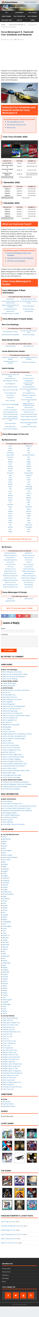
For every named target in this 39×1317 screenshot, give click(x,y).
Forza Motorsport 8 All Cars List (19, 539)
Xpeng (10, 531)
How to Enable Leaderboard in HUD (15, 764)
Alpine (10, 448)
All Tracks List (10, 395)
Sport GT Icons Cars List (9, 1243)
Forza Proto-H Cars (10, 564)
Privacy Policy (6, 1268)
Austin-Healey (10, 455)
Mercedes (28, 497)
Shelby (28, 520)
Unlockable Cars (6, 20)
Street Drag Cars (28, 584)
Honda (10, 482)
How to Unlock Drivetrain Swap (29, 414)
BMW (28, 459)
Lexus (10, 491)
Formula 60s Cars (10, 557)
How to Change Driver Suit (10, 412)
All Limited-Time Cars (28, 378)
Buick (10, 464)
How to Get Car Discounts (29, 409)
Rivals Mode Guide (29, 346)
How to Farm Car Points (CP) (10, 390)
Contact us (5, 1275)
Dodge (29, 470)
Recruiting (5, 1278)
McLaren (10, 497)
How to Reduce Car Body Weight (10, 404)
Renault (10, 518)
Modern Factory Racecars (28, 571)
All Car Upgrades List (28, 393)
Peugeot (10, 511)
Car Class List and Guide (10, 409)
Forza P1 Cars (10, 562)
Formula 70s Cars (28, 557)
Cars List (19, 20)
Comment (4, 634)
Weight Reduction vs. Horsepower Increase (17, 734)
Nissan (10, 507)
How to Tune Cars (10, 400)
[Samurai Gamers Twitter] (16, 1295)
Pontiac (10, 513)
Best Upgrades (32, 16)
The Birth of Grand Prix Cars (10, 587)
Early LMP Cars (28, 553)
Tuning (32, 20)
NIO (29, 504)
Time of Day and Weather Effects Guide (16, 770)
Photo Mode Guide (10, 426)
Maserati (10, 495)
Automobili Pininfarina (29, 455)
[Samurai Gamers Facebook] (8, 1295)
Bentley (10, 459)
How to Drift (10, 407)
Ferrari (10, 477)
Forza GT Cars (28, 560)
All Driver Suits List (29, 412)
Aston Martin (10, 452)
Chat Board (10, 598)
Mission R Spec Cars (28, 569)
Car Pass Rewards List (10, 393)
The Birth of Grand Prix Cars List (12, 1226)
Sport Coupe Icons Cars (28, 580)
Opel (10, 509)
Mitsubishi (10, 504)
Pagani (29, 509)
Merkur (29, 500)
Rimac (28, 518)
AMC (29, 448)
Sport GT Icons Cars (10, 582)
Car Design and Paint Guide (28, 426)
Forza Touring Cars (29, 564)
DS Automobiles (28, 473)
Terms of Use (6, 1272)
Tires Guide (29, 397)
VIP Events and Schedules (16, 261)
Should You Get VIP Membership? (14, 706)
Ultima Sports (28, 525)
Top (6, 12)
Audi (28, 452)
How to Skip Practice (10, 423)
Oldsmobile (29, 507)
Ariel (29, 450)
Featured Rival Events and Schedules (20, 258)
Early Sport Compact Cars (10, 555)
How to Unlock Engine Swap (10, 414)
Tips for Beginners (10, 383)
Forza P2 (28, 562)
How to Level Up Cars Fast (10, 387)
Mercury (10, 500)
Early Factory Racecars (10, 553)
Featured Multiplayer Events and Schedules (17, 784)
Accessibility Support (28, 306)
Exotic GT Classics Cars (29, 555)
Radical (10, 516)
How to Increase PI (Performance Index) (16, 715)
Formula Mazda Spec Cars (10, 560)
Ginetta (10, 479)
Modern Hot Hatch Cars (10, 573)
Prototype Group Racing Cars (10, 580)
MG (10, 502)
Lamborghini (28, 488)
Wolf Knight (19, 39)
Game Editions (10, 299)
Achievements (19, 12)
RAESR (28, 516)
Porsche (29, 513)
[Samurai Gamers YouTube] (23, 1295)
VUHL (28, 529)
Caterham (10, 466)
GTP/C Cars (10, 566)
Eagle (10, 475)
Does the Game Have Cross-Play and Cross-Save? (19, 806)
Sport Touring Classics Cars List (11, 1234)
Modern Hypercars (29, 573)
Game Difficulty (29, 311)
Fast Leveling (32, 12)
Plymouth (28, 511)
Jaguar (10, 486)
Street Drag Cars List (8, 1230)
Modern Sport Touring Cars (28, 578)
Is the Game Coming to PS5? (28, 299)
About (4, 1281)
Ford (29, 477)
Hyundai (10, 484)
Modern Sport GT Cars (10, 578)
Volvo (10, 529)
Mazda (28, 495)
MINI (29, 502)
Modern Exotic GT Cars (10, 571)
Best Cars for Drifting (28, 334)
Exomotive (28, 475)
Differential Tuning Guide (29, 395)
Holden (29, 479)
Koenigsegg (28, 486)
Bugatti (29, 461)
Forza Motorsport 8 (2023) (22, 229)
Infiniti (28, 484)
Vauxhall (10, 527)
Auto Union (10, 457)
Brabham (10, 461)
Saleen (10, 520)
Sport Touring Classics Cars (10, 584)
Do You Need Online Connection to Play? (16, 808)
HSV (29, 482)
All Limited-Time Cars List (16, 125)
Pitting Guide (10, 397)
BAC (29, 457)
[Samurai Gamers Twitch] (31, 1295)
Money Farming (6, 16)
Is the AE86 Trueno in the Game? (10, 313)
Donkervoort (10, 473)
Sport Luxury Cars (28, 582)
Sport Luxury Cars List (8, 1239)
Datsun (10, 470)
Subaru (10, 522)
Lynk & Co (28, 493)
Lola (29, 491)
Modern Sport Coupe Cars (29, 575)
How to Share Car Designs (10, 429)
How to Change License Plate (28, 416)
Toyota (29, 522)
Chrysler (29, 468)
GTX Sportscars (29, 566)
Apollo (10, 450)
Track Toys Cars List (8, 1222)
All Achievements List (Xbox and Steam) (16, 690)
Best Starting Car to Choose (10, 331)
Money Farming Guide (29, 387)
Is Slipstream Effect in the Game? (28, 419)
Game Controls (10, 311)
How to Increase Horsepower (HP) (14, 736)
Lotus (10, 493)
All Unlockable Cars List (15, 122)
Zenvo (28, 531)
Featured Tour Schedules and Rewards (16, 782)
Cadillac (29, 464)
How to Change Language (10, 416)
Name (3, 628)
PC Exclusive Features (28, 309)
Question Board (28, 598)
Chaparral (28, 466)
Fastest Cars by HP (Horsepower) (10, 334)
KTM (10, 488)
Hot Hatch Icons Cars (10, 569)
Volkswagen (28, 527)
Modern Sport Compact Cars (10, 575)
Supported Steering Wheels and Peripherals (17, 810)
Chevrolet (10, 468)
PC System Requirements (10, 309)
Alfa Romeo (29, 446)
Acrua (10, 446)
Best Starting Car (19, 16)
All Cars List (11, 127)
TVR (10, 525)
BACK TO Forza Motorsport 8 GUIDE (20, 608)
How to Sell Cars (28, 407)
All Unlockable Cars (10, 378)
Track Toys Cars (29, 587)
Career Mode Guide (10, 346)
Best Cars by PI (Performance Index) (15, 674)
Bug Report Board (10, 601)
